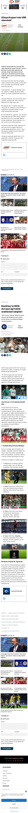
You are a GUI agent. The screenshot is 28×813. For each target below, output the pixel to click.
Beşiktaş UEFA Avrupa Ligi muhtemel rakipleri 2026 (13, 622)
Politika (5, 775)
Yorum (3, 261)
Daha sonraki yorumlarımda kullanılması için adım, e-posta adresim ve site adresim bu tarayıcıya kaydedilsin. (13, 281)
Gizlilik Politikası (13, 811)
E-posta (17, 271)
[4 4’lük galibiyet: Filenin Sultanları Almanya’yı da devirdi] (14, 240)
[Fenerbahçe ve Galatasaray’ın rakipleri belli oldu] (7, 221)
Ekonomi (5, 778)
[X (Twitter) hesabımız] (8, 760)
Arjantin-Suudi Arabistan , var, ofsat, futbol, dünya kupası (12, 170)
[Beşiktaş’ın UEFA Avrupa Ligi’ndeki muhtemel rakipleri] (7, 203)
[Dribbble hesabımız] (20, 760)
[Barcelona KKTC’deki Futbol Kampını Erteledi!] (20, 221)
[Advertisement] (14, 60)
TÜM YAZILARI (20, 26)
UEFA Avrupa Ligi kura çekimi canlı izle (10, 631)
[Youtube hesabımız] (13, 760)
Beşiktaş (4, 613)
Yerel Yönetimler (7, 773)
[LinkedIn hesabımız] (22, 760)
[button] (26, 791)
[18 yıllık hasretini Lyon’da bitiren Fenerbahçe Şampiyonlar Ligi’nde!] (14, 700)
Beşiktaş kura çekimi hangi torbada (10, 619)
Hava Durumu (6, 789)
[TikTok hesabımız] (15, 760)
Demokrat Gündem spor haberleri (10, 625)
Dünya (4, 783)
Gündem (5, 771)
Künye (17, 811)
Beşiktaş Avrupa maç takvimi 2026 (16, 613)
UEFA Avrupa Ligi (5, 628)
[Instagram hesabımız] (11, 760)
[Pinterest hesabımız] (17, 760)
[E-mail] (4, 155)
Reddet (14, 804)
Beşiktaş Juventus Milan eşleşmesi (10, 616)
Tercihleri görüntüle (14, 807)
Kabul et (14, 800)
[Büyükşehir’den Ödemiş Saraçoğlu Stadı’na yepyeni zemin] (20, 203)
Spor (26, 30)
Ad (2, 271)
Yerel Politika (6, 780)
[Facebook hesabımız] (6, 760)
